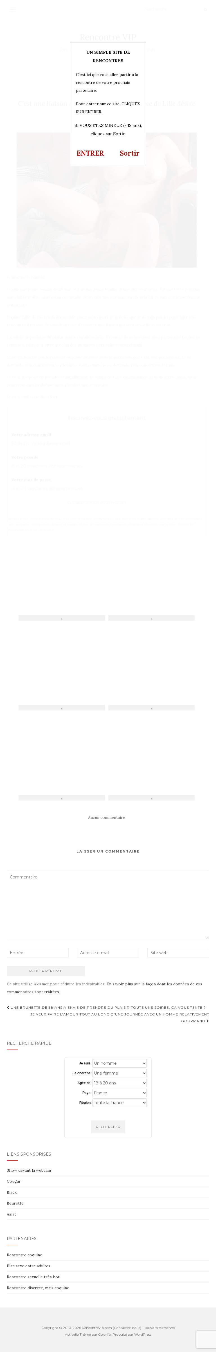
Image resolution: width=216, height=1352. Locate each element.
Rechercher (108, 1127)
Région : (86, 1103)
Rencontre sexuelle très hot (33, 1276)
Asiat (11, 1214)
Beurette (15, 1203)
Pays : (87, 1093)
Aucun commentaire (106, 817)
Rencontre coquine (24, 1254)
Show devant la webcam (29, 1170)
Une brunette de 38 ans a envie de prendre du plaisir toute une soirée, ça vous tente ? (108, 1007)
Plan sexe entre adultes (28, 1265)
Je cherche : (83, 1073)
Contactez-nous (127, 1328)
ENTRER (90, 153)
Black (12, 1192)
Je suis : (86, 1063)
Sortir (130, 153)
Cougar (14, 1181)
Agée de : (85, 1083)
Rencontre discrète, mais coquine (38, 1287)
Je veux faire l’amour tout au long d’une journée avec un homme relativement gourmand (119, 1017)
